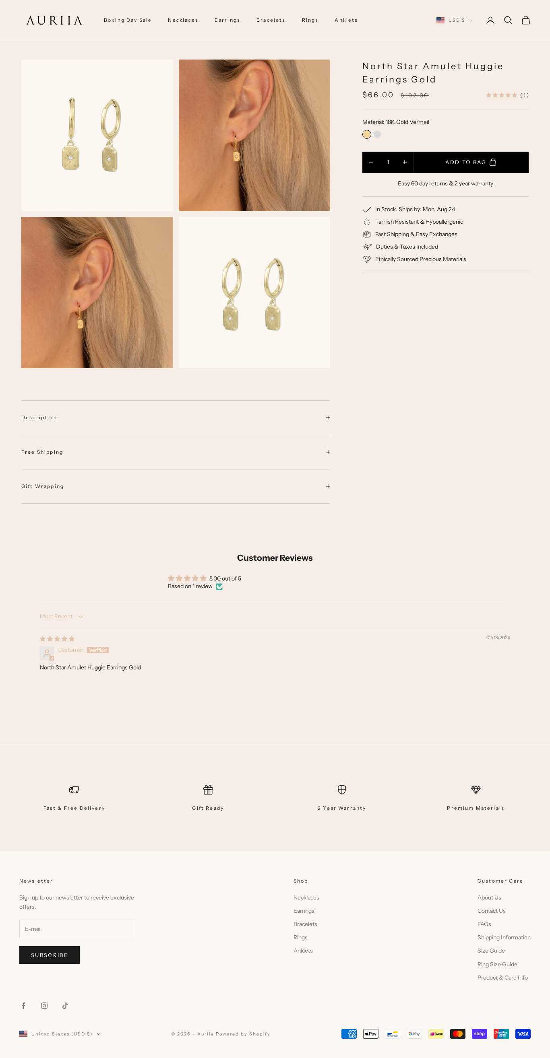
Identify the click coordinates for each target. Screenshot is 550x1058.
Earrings (227, 20)
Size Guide (491, 950)
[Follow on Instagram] (44, 1006)
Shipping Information (504, 937)
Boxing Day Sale (128, 20)
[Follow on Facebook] (23, 1006)
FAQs (484, 924)
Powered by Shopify (243, 1034)
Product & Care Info (503, 977)
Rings (310, 20)
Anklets (346, 20)
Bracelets (270, 20)
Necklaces (183, 20)
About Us (489, 897)
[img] (57, 638)
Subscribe (49, 955)
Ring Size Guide (497, 964)
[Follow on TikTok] (65, 1006)
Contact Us (492, 910)
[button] (502, 95)
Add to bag (465, 161)
